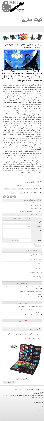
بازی (39, 338)
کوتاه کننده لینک (37, 277)
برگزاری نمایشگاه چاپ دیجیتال (34, 294)
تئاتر (33, 338)
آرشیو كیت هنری (39, 415)
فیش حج (39, 268)
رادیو (13, 188)
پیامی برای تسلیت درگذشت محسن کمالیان (32, 315)
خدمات (15, 128)
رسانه (21, 108)
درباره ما (41, 406)
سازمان (17, 87)
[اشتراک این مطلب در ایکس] (7, 196)
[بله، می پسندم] (21, 192)
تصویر (26, 334)
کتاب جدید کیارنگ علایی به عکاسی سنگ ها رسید (30, 211)
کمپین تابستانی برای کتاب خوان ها (33, 206)
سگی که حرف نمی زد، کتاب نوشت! (33, 297)
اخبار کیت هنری (21, 379)
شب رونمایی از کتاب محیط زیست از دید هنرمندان (30, 291)
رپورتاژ (18, 334)
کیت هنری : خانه (9, 382)
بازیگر (32, 334)
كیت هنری (32, 19)
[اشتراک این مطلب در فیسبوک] (11, 196)
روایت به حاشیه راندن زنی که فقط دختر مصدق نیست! (29, 309)
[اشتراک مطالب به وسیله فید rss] (4, 196)
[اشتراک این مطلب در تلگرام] (14, 196)
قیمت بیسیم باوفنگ (36, 272)
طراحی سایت (37, 263)
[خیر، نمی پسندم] (12, 192)
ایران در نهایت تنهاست (36, 208)
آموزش (18, 123)
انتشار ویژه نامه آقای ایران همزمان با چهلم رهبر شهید (29, 203)
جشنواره (11, 334)
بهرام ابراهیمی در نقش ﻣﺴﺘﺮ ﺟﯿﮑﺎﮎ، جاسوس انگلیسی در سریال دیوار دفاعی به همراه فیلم (23, 288)
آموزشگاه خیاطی (36, 255)
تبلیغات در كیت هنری (38, 411)
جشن (39, 334)
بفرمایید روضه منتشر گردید (35, 312)
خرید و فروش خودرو (35, 259)
